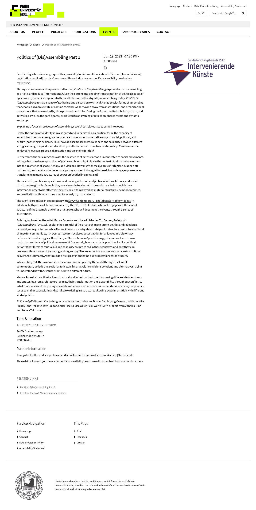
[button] (200, 13)
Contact (187, 6)
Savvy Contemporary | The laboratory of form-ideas (99, 201)
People (38, 32)
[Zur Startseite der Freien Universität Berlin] (35, 10)
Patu (70, 209)
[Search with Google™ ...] (243, 13)
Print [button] (79, 431)
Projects (59, 32)
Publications (84, 32)
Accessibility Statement (233, 6)
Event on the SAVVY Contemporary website (43, 392)
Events (109, 32)
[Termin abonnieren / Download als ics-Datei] (124, 67)
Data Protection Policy (206, 6)
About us (17, 32)
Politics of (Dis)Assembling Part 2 (37, 387)
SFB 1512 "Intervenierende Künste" (36, 25)
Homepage (174, 6)
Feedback (81, 436)
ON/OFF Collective (86, 205)
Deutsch (80, 442)
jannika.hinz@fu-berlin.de (117, 355)
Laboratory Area (136, 32)
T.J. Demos (40, 262)
